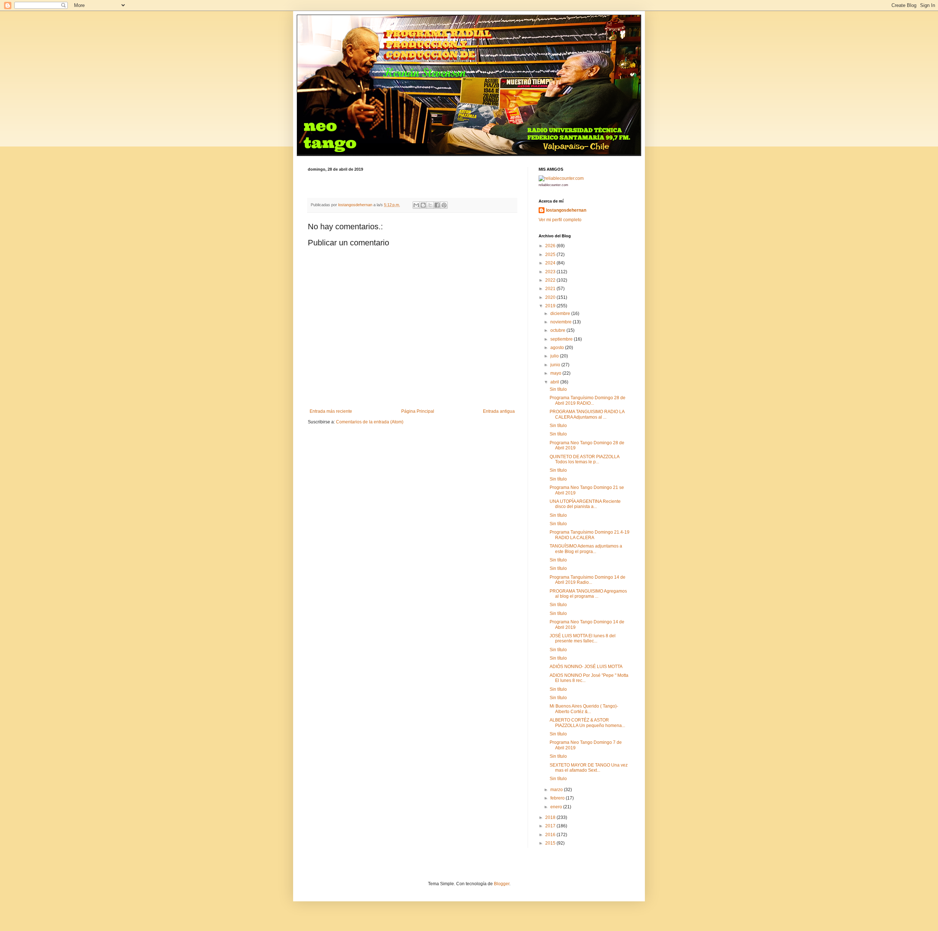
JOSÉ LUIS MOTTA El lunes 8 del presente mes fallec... (583, 638)
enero (556, 806)
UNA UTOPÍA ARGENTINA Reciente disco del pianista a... (585, 504)
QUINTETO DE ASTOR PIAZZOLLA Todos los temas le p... (584, 459)
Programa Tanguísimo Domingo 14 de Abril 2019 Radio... (587, 580)
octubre (558, 330)
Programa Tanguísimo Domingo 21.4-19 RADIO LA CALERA (589, 535)
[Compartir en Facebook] (437, 205)
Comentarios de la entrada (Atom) (369, 421)
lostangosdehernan (566, 210)
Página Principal (417, 411)
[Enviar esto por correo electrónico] (416, 205)
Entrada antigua (499, 411)
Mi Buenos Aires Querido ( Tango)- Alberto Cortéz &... (584, 709)
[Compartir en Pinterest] (444, 205)
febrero (558, 798)
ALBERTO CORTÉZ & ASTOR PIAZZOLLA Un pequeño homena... (587, 722)
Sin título (558, 389)
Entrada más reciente (331, 411)
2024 (551, 263)
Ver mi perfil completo (560, 219)
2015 (551, 843)
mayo (556, 373)
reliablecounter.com (553, 185)
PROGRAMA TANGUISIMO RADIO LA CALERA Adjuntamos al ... (587, 414)
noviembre (561, 321)
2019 (551, 305)
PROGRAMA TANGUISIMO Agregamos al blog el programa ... (588, 594)
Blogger (501, 883)
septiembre (562, 339)
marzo (557, 789)
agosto (557, 347)
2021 (551, 288)
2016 (551, 834)
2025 (551, 254)
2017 (551, 825)
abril (555, 382)
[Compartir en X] (430, 205)
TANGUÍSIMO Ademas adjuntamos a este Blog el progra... (586, 549)
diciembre (560, 313)
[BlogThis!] (423, 205)
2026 (551, 245)
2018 (551, 817)
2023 (551, 271)
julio (555, 356)
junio (555, 364)
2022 (551, 280)
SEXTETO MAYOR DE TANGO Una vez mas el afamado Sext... (589, 768)
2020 (551, 297)
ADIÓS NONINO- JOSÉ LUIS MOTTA (586, 666)
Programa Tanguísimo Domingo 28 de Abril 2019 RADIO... (587, 400)
